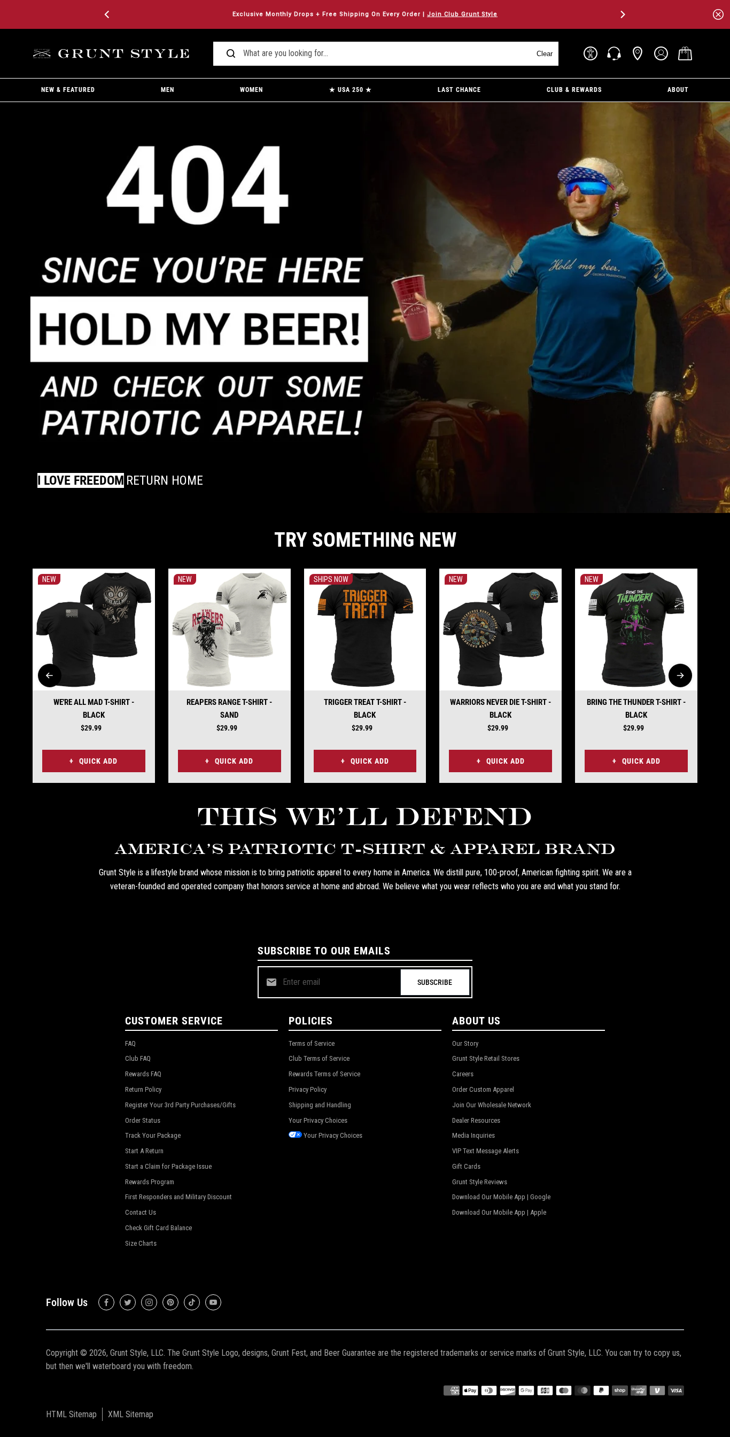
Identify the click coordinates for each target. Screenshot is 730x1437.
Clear (545, 54)
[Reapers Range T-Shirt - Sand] (229, 630)
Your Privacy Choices (318, 1120)
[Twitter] (128, 1302)
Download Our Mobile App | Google (501, 1197)
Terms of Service (312, 1043)
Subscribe (434, 982)
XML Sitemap (130, 1414)
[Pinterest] (170, 1302)
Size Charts (141, 1243)
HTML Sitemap (71, 1414)
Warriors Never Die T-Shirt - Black (500, 708)
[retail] (637, 53)
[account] (661, 53)
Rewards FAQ (143, 1074)
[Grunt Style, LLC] (113, 53)
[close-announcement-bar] (718, 14)
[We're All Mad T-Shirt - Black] (94, 630)
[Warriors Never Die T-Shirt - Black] (500, 630)
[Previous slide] (49, 675)
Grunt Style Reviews (479, 1182)
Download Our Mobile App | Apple (499, 1212)
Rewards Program (149, 1182)
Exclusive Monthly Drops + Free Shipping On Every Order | (365, 14)
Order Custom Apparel (483, 1089)
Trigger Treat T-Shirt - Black (365, 708)
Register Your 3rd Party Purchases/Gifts (180, 1105)
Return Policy (143, 1089)
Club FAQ (138, 1058)
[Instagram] (149, 1302)
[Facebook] (106, 1302)
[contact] (614, 53)
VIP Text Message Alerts (485, 1151)
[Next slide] (680, 675)
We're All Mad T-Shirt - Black (93, 708)
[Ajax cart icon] (685, 53)
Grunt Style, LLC (137, 1353)
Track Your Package (153, 1135)
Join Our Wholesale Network (491, 1105)
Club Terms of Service (319, 1058)
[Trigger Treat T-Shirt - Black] (365, 630)
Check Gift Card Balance (158, 1228)
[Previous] (108, 14)
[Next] (622, 14)
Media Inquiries (473, 1135)
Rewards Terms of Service (324, 1074)
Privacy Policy (308, 1089)
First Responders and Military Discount (178, 1197)
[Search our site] (231, 53)
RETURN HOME (164, 480)
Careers (462, 1074)
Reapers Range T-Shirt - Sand (229, 708)
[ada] (590, 53)
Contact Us (140, 1212)
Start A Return (144, 1151)
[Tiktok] (192, 1302)
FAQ (130, 1043)
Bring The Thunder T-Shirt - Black (636, 708)
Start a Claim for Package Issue (168, 1166)
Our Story (465, 1043)
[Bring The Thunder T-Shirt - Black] (636, 630)
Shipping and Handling (320, 1105)
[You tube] (213, 1302)
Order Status (142, 1120)
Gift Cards (466, 1166)
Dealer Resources (476, 1120)
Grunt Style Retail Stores (485, 1058)
